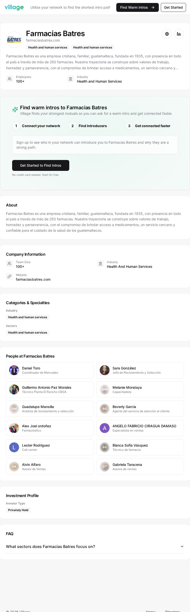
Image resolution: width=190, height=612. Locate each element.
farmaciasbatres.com (33, 279)
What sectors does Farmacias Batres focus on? (50, 546)
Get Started (173, 7)
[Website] (167, 34)
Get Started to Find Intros (40, 165)
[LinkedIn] (179, 34)
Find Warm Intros (134, 7)
